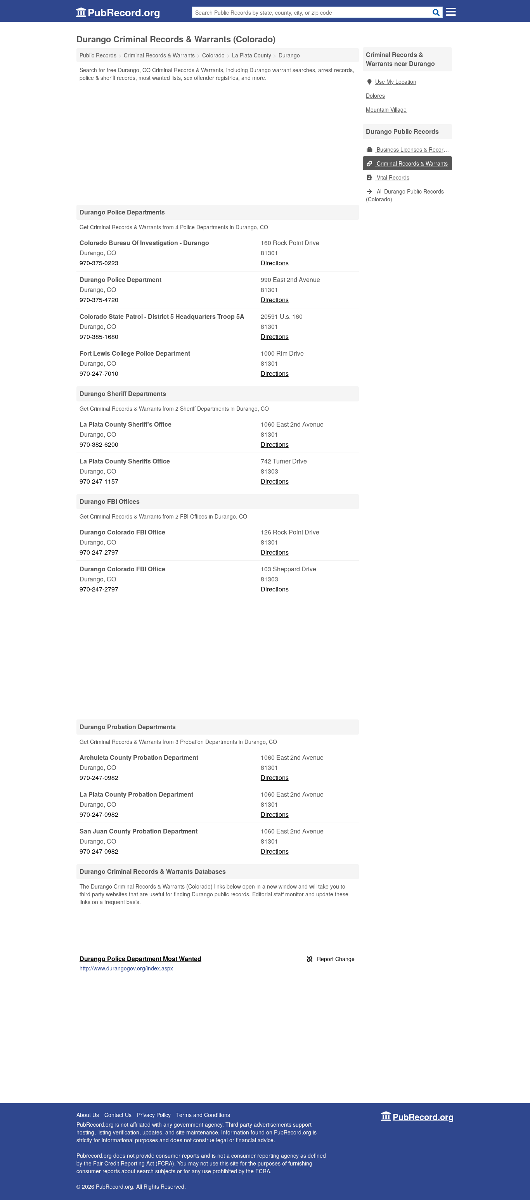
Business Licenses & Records (412, 149)
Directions (275, 262)
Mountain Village (386, 109)
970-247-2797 (99, 552)
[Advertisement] (217, 142)
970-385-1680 (99, 336)
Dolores (375, 95)
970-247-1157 (99, 481)
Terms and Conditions (203, 1115)
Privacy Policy (154, 1115)
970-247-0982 (99, 777)
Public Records (98, 55)
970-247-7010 (99, 373)
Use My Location (395, 81)
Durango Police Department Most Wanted (140, 958)
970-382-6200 (99, 444)
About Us (87, 1115)
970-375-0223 (99, 262)
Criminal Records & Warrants (411, 163)
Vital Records (392, 177)
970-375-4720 (99, 299)
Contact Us (118, 1115)
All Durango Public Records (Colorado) (405, 195)
